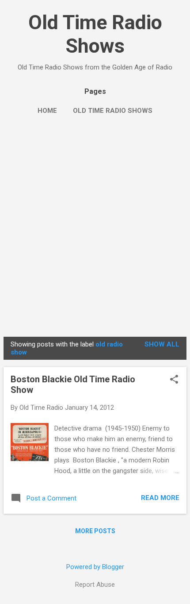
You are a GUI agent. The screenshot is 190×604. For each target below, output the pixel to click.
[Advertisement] (95, 233)
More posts (95, 531)
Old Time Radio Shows (95, 34)
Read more (160, 498)
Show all (161, 344)
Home (47, 111)
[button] (174, 380)
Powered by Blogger (95, 567)
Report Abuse (95, 585)
